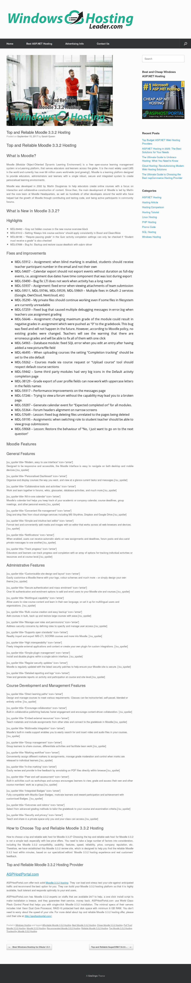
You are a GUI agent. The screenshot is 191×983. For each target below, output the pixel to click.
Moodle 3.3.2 (57, 882)
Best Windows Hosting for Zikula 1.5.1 (29, 947)
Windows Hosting (23, 925)
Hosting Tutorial (150, 212)
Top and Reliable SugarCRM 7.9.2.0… (111, 947)
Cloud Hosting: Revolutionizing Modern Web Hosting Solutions (163, 167)
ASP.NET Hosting (151, 197)
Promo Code (149, 227)
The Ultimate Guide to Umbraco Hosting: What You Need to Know (160, 159)
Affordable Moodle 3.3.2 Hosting (56, 925)
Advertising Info (74, 43)
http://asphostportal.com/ (38, 916)
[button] (185, 43)
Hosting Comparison (153, 207)
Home (10, 43)
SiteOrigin (93, 975)
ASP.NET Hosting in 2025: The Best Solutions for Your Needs (161, 150)
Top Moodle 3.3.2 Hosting (120, 928)
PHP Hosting (149, 222)
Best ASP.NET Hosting (39, 43)
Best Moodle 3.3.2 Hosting (84, 925)
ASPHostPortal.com (23, 874)
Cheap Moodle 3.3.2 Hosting (110, 925)
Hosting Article (150, 202)
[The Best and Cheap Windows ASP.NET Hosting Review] (71, 19)
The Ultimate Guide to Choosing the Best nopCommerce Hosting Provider (162, 176)
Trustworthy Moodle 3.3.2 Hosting (22, 931)
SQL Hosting (149, 232)
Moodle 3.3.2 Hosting (36, 928)
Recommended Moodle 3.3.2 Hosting (63, 928)
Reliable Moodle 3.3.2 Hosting (94, 928)
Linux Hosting (149, 217)
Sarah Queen (48, 136)
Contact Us (103, 43)
